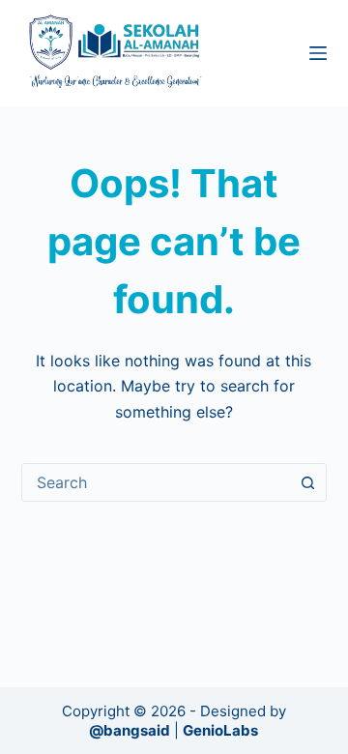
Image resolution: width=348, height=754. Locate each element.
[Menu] (318, 53)
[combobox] (156, 482)
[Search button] (307, 482)
